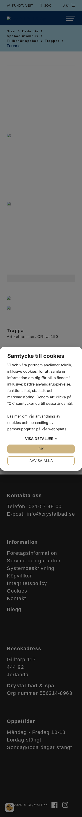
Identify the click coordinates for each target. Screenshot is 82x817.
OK (41, 449)
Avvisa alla (41, 460)
